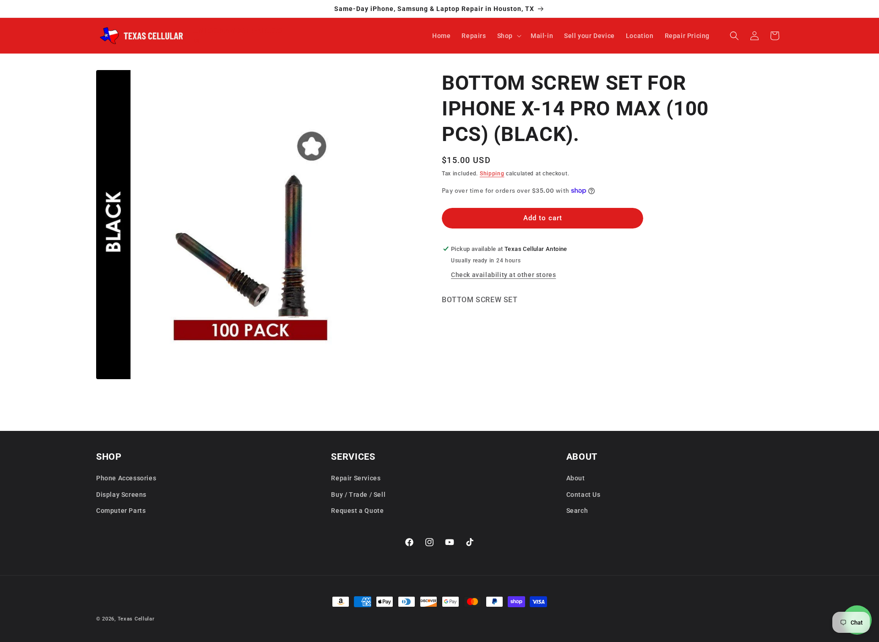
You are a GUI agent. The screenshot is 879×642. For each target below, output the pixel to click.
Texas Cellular (136, 619)
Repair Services (355, 478)
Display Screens (121, 494)
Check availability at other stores (503, 274)
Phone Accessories (126, 478)
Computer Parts (121, 510)
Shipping (492, 173)
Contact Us (583, 494)
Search (577, 510)
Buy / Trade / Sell (358, 494)
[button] (508, 35)
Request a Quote (357, 510)
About (575, 478)
